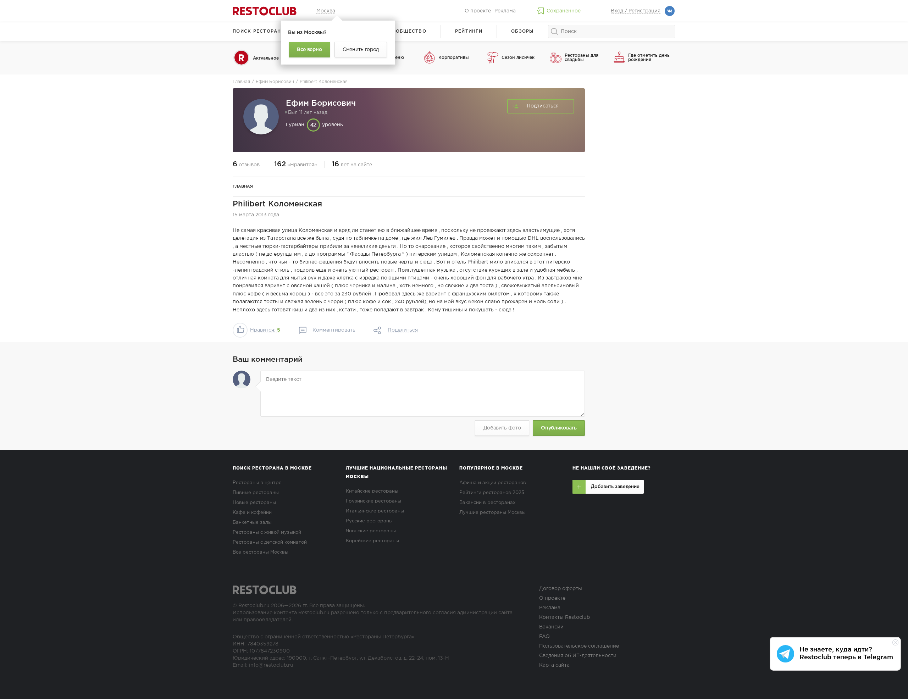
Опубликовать (558, 428)
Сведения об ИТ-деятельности (577, 656)
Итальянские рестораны (375, 511)
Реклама (505, 11)
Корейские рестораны (372, 541)
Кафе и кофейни (252, 513)
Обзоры (522, 31)
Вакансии (551, 627)
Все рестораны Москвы (260, 552)
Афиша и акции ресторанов (492, 483)
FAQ (544, 636)
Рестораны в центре (257, 483)
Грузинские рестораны (373, 501)
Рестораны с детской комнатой (270, 542)
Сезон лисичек (518, 58)
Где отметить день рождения (649, 58)
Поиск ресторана (259, 31)
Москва (325, 11)
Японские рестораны (371, 531)
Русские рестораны (369, 521)
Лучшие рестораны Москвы (492, 513)
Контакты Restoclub (564, 617)
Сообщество (407, 31)
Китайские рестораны (372, 491)
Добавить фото (502, 428)
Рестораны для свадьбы (581, 58)
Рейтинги (468, 31)
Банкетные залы (252, 523)
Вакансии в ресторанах (487, 503)
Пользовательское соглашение (579, 646)
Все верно (309, 50)
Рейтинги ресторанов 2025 (491, 493)
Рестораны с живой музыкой (267, 532)
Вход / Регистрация (635, 11)
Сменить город (361, 50)
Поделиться (403, 330)
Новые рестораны (254, 503)
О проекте (478, 11)
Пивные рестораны (256, 493)
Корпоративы (453, 58)
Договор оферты (560, 589)
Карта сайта (554, 665)
